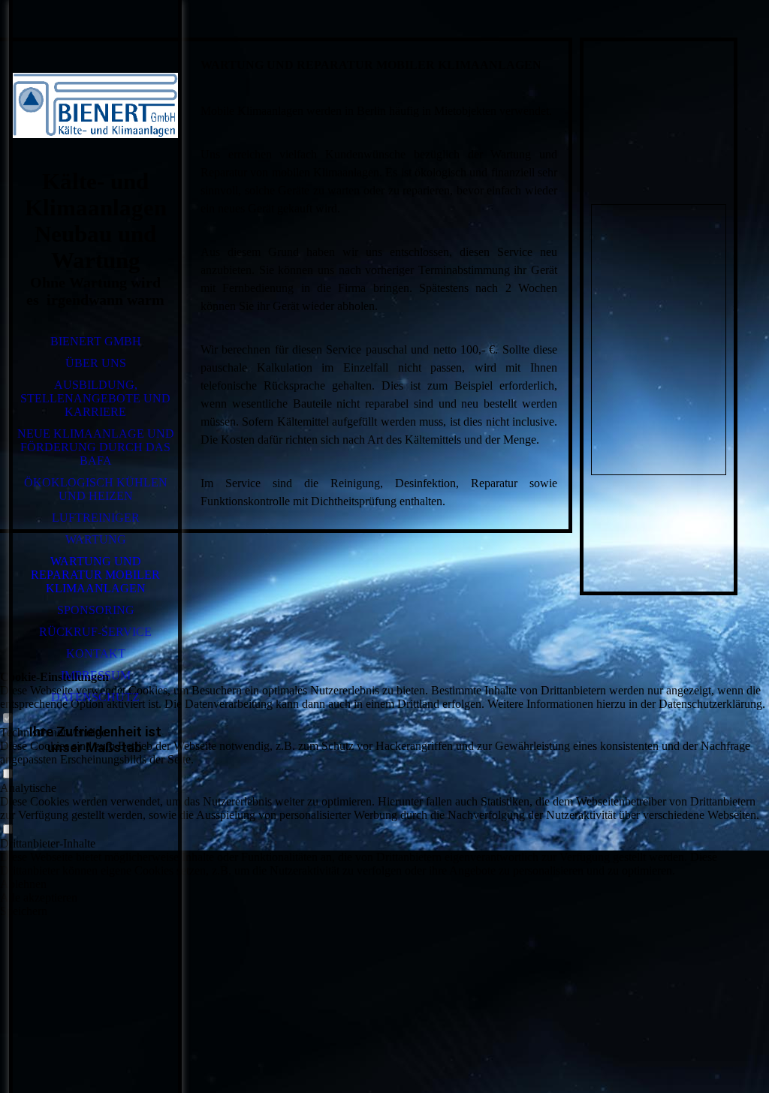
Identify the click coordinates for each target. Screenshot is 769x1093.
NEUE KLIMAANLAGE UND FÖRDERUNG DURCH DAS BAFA (95, 447)
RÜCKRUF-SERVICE (95, 631)
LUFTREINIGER (96, 517)
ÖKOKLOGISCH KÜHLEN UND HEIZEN (95, 489)
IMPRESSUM (96, 675)
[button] (384, 884)
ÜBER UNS (95, 363)
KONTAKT (95, 653)
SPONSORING (95, 610)
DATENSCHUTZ (95, 697)
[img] (95, 105)
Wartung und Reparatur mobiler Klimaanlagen (95, 575)
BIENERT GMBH (95, 341)
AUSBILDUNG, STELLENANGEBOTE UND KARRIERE (95, 398)
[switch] (7, 718)
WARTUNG (95, 539)
